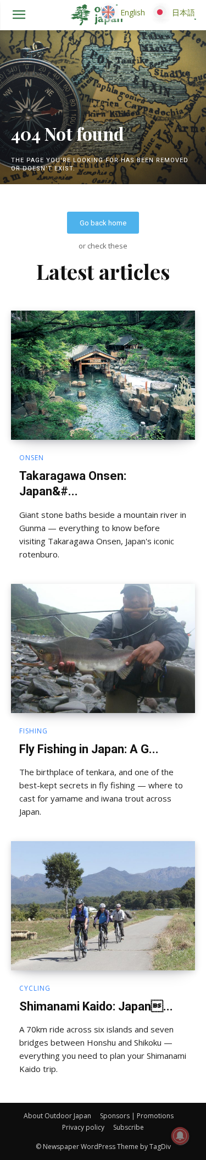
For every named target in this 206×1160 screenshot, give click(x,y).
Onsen (31, 458)
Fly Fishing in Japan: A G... (89, 749)
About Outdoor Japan (57, 1115)
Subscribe (128, 1127)
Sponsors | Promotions (137, 1115)
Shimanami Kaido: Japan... (96, 1006)
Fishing (33, 731)
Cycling (35, 988)
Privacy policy (83, 1127)
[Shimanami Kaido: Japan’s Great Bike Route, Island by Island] (103, 905)
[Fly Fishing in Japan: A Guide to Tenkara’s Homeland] (103, 648)
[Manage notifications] (180, 1136)
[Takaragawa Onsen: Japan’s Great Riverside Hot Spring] (103, 375)
